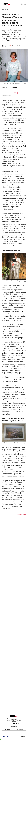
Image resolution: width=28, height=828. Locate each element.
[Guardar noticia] (2, 46)
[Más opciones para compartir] (8, 46)
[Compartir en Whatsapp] (5, 46)
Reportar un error (22, 514)
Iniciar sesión (22, 4)
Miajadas (5, 9)
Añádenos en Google (16, 45)
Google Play (21, 729)
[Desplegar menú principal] (25, 4)
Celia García (14, 87)
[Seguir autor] (14, 93)
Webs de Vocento (22, 736)
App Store (8, 729)
